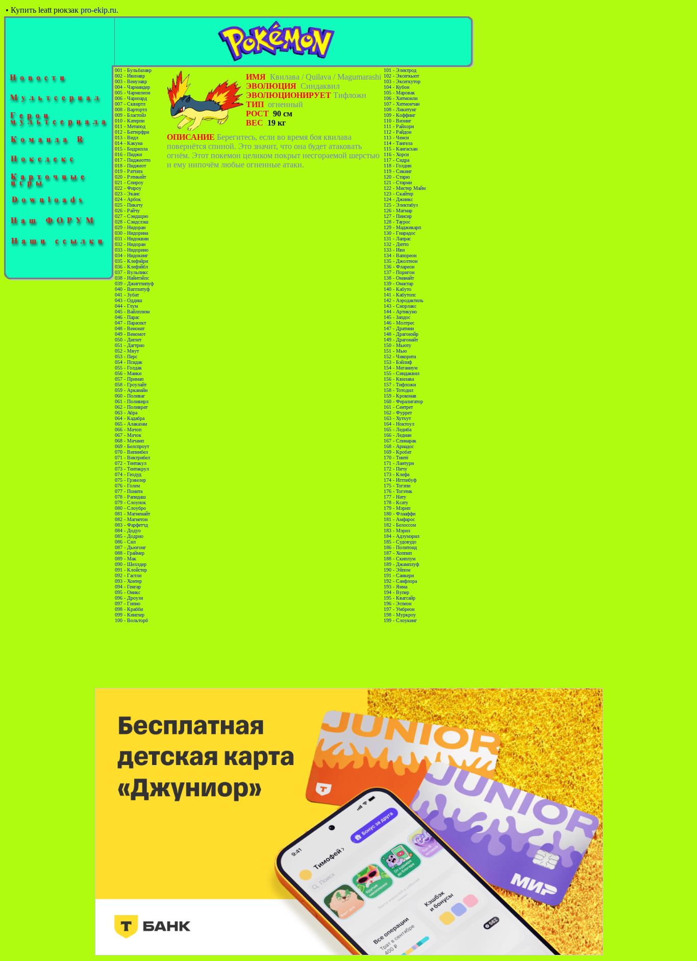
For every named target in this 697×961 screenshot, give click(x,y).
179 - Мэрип (397, 508)
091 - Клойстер (131, 570)
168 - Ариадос (399, 446)
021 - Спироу (129, 182)
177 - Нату (395, 497)
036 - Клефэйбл (131, 266)
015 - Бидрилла (131, 149)
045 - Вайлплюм (132, 311)
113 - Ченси (396, 137)
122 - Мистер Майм (405, 188)
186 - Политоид (400, 547)
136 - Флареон (399, 266)
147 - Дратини (399, 328)
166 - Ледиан (397, 435)
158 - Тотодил (398, 390)
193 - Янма (395, 586)
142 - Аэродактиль (404, 300)
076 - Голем (127, 485)
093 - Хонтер (128, 581)
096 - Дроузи (129, 598)
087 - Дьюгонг (130, 547)
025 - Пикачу (129, 205)
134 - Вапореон (400, 255)
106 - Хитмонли (400, 98)
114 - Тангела (398, 143)
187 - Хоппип (398, 553)
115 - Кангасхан (400, 149)
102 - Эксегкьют (401, 76)
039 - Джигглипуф (134, 283)
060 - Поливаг (130, 396)
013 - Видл (126, 137)
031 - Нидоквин (131, 238)
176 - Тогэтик (398, 491)
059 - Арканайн (131, 390)
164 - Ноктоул (399, 424)
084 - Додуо (128, 530)
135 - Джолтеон (400, 261)
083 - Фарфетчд (131, 525)
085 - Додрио (129, 536)
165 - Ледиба (397, 429)
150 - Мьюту (397, 345)
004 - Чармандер (132, 87)
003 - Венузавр (131, 81)
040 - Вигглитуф (132, 289)
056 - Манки (128, 373)
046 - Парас (127, 317)
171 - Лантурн (399, 463)
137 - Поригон (399, 272)
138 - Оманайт (399, 278)
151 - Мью (395, 351)
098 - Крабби (129, 609)
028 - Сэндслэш (131, 222)
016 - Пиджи (128, 154)
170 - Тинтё (396, 457)
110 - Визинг (397, 121)
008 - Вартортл (131, 109)
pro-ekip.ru (98, 10)
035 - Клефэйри (131, 261)
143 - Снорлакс (400, 306)
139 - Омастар (398, 283)
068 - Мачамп (129, 440)
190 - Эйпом (397, 570)
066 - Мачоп (128, 429)
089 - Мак (125, 558)
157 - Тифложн (400, 384)
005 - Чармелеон (132, 92)
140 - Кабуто (397, 289)
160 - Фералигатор (403, 401)
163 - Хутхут (397, 418)
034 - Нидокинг (131, 255)
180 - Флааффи (399, 513)
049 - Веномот (130, 334)
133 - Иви (394, 250)
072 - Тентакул (130, 463)
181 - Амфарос (399, 519)
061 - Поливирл (131, 401)
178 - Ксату (396, 502)
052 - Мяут (127, 351)
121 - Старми (398, 182)
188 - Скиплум (399, 558)
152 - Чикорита (400, 356)
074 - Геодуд (128, 474)
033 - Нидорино (131, 250)
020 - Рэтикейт (130, 177)
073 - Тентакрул (132, 469)
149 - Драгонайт (401, 339)
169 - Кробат (397, 452)
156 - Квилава (399, 379)
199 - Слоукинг (400, 620)
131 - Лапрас (397, 238)
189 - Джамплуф (401, 564)
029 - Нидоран (130, 227)
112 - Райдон (397, 132)
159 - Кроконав (400, 396)
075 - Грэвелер (130, 480)
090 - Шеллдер (130, 564)
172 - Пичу (395, 469)
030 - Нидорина (131, 233)
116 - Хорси (396, 154)
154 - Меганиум (400, 368)
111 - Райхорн (399, 126)
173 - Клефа (396, 474)
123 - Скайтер (398, 193)
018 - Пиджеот (130, 165)
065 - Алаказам (131, 424)
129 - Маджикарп (402, 227)
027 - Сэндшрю (131, 216)
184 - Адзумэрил (401, 536)
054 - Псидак (128, 362)
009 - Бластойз (130, 115)
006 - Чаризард (131, 98)
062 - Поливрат (131, 407)
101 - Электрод (400, 70)
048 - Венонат (129, 328)
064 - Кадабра (129, 418)
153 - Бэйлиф (398, 362)
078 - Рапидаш (130, 497)
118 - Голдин (397, 165)
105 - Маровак (399, 92)
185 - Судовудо (400, 542)
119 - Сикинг (398, 171)
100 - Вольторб (131, 620)
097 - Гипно (127, 603)
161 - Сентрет (398, 407)
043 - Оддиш (128, 300)
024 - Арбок (128, 199)
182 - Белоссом (400, 525)
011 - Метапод (130, 126)
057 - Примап (129, 379)
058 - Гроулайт (130, 384)
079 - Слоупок (130, 502)
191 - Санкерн (399, 575)
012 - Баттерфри (132, 132)
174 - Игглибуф (400, 480)
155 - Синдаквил (401, 373)
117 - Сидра (396, 160)
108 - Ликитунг (400, 109)
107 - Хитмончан (401, 104)
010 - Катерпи (129, 121)
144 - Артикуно (400, 311)
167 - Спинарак (400, 440)
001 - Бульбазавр (133, 70)
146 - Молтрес (399, 323)
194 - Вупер (396, 592)
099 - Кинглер (129, 615)
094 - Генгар (128, 586)
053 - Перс (126, 356)
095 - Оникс (127, 592)
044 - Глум (126, 306)
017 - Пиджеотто (133, 160)
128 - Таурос (397, 222)
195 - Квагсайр (399, 598)
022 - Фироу (128, 188)
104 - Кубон (396, 87)
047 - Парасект (130, 323)
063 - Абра (126, 412)
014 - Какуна (128, 143)
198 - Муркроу (400, 615)
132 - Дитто (396, 244)
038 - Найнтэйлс (132, 278)
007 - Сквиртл (130, 104)
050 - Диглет (128, 339)
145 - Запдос (397, 317)
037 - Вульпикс (131, 272)
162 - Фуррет (398, 412)
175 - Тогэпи (397, 485)
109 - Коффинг (399, 115)
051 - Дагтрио (129, 345)
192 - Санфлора (400, 581)
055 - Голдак (128, 368)
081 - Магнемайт (132, 513)
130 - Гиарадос (399, 233)
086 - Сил (125, 542)
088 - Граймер (129, 553)
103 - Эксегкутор (402, 81)
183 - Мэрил (397, 530)
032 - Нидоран (130, 244)
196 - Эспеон (397, 603)
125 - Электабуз (401, 205)
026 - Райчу (127, 210)
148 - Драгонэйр (401, 334)
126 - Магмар (398, 210)
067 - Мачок (128, 435)
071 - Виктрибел (132, 457)
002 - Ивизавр (130, 76)
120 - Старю (397, 177)
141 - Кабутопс (400, 295)
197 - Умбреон (399, 609)
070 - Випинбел (131, 452)
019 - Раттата (128, 171)
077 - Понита (128, 491)
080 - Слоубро (130, 508)
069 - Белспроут (132, 446)
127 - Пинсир (398, 216)
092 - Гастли (128, 575)
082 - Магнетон (131, 519)
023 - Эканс (127, 193)
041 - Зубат (127, 295)
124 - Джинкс (398, 199)
